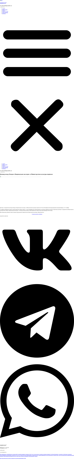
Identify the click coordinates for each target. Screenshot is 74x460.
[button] (37, 88)
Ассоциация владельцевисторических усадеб (3, 3)
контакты (4, 13)
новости (3, 10)
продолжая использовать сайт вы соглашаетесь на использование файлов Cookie (13, 458)
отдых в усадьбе (5, 11)
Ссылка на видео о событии (37, 214)
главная (3, 8)
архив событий (5, 12)
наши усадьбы (4, 9)
